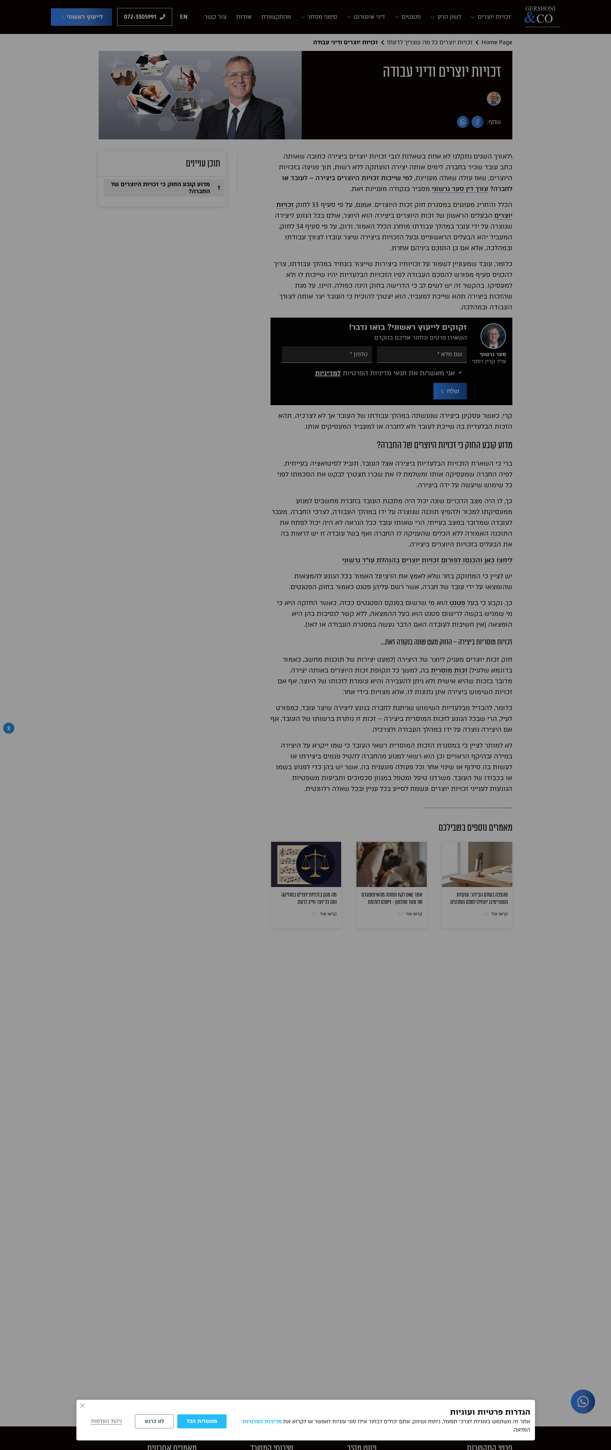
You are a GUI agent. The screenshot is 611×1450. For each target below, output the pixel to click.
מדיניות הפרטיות (262, 1421)
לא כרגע (154, 1421)
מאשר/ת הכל (202, 1421)
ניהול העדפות (106, 1421)
